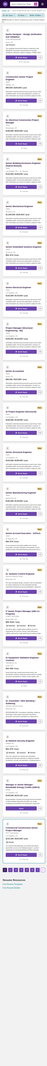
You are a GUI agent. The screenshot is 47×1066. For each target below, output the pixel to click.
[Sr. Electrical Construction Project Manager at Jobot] (24, 132)
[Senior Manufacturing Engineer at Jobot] (24, 503)
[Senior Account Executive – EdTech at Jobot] (24, 544)
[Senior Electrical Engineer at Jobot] (24, 298)
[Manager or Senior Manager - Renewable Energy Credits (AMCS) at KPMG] (24, 796)
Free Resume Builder (11, 888)
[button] (21, 57)
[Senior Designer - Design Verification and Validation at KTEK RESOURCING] (24, 46)
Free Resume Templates (13, 884)
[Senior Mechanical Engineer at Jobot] (24, 217)
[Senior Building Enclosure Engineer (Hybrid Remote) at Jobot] (24, 175)
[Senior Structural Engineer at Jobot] (24, 463)
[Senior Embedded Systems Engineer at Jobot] (24, 257)
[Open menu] (42, 4)
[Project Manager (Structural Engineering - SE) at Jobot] (24, 339)
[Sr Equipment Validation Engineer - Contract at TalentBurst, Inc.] (24, 669)
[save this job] (40, 57)
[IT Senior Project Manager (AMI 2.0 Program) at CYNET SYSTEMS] (24, 624)
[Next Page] (43, 870)
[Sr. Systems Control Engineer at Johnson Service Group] (24, 582)
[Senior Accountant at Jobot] (24, 381)
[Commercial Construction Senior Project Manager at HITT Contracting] (24, 841)
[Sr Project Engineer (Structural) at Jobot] (24, 422)
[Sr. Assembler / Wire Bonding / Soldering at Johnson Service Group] (24, 711)
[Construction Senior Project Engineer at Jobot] (24, 88)
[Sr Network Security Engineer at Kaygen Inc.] (24, 752)
